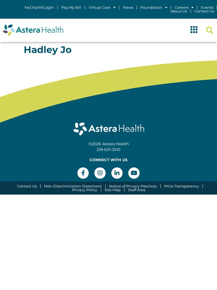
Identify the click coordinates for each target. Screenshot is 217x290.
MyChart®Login (39, 7)
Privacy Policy (84, 190)
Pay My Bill (71, 7)
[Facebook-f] (83, 173)
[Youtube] (134, 173)
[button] (194, 30)
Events (207, 7)
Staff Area (137, 190)
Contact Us (204, 11)
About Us (178, 11)
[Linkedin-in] (117, 173)
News (128, 7)
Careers (181, 7)
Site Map (113, 190)
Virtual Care (99, 7)
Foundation (151, 7)
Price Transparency (181, 186)
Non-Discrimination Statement (73, 186)
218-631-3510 (108, 149)
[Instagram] (100, 173)
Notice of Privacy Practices (133, 186)
